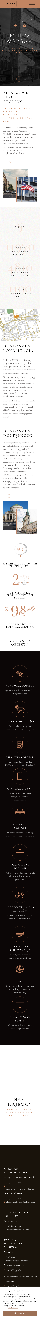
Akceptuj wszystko (20, 1313)
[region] (20, 1302)
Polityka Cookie (13, 1308)
